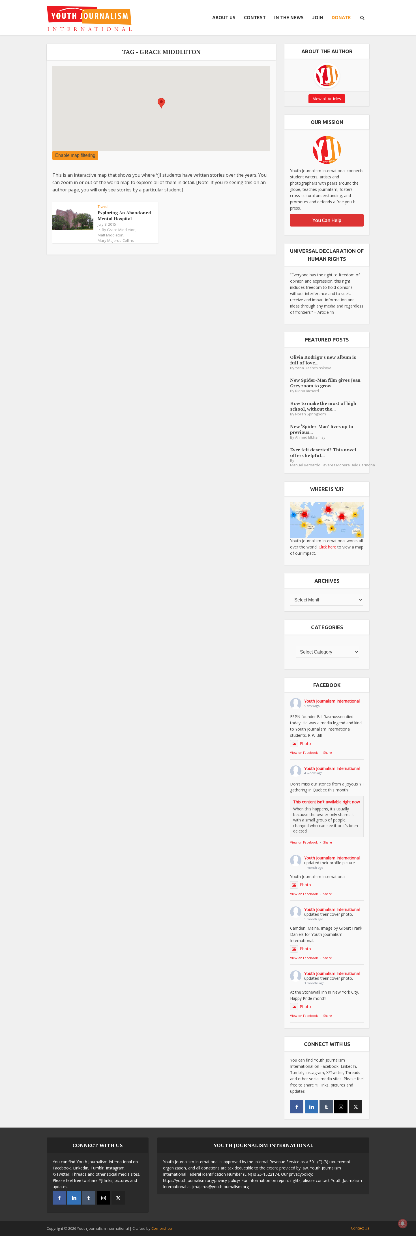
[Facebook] (296, 1106)
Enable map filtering (75, 155)
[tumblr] (326, 1106)
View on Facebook (304, 752)
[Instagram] (341, 1106)
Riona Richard (307, 390)
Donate (341, 17)
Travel (103, 206)
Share (327, 752)
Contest (255, 17)
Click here (327, 547)
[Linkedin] (311, 1106)
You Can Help (327, 220)
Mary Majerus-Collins (116, 240)
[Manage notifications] (402, 1223)
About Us (223, 17)
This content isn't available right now (326, 801)
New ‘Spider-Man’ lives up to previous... (321, 429)
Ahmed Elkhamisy (310, 437)
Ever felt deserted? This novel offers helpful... (323, 452)
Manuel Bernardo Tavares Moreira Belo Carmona (332, 465)
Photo (305, 743)
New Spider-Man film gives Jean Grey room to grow (325, 382)
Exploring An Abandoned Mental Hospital (124, 215)
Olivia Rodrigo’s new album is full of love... (323, 360)
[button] (161, 103)
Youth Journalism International (332, 701)
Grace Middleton (121, 229)
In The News (289, 17)
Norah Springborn (310, 414)
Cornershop (161, 1228)
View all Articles (327, 98)
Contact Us (360, 1228)
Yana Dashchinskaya (313, 368)
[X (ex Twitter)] (355, 1106)
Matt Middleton (110, 235)
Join (317, 17)
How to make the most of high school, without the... (323, 406)
